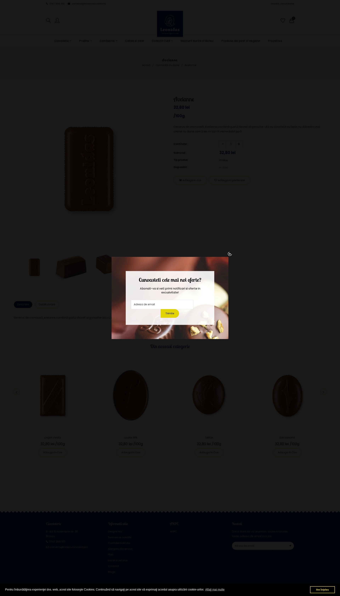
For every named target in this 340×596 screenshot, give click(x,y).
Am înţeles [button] (322, 589)
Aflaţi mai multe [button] (215, 589)
